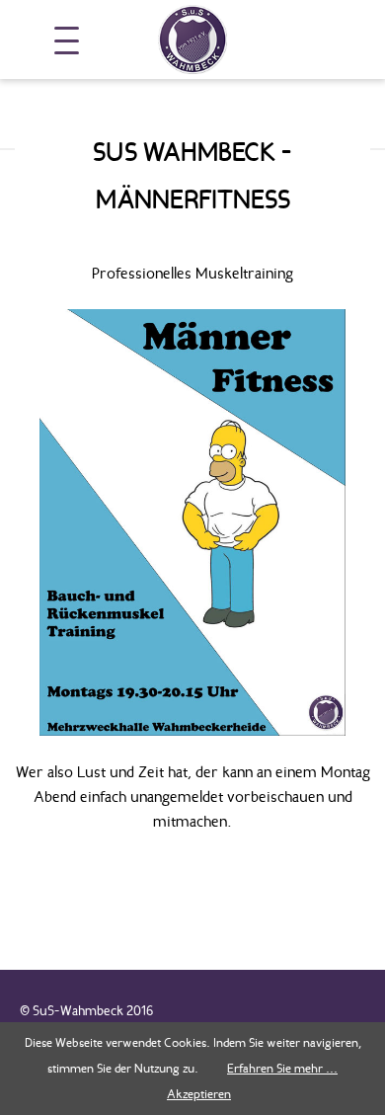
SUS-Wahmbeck (192, 39)
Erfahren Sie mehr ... (282, 1068)
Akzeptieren (199, 1093)
